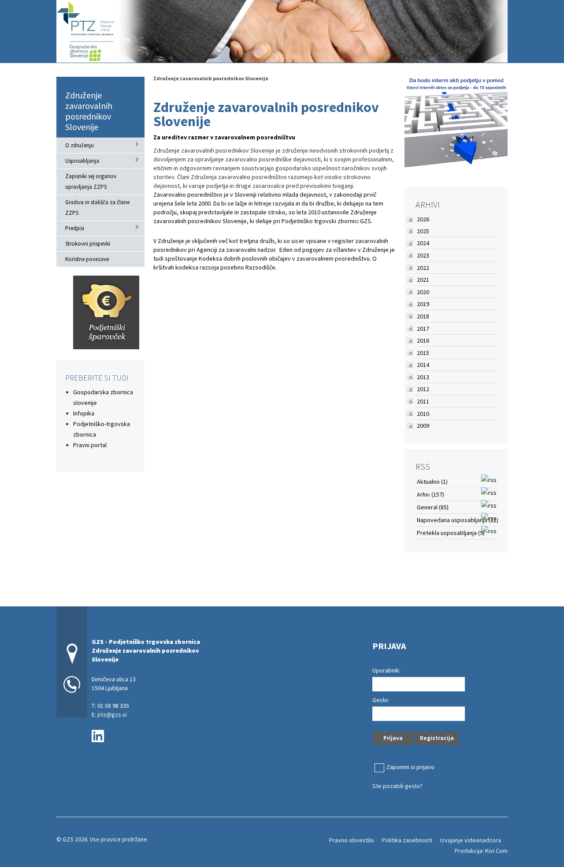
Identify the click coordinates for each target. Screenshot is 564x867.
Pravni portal (90, 445)
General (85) (433, 507)
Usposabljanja (82, 160)
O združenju (79, 145)
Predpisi (74, 228)
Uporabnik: (386, 670)
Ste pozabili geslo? (397, 786)
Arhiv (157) (430, 494)
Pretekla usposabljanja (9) (451, 533)
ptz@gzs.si (112, 714)
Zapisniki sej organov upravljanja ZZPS (90, 181)
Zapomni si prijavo (410, 767)
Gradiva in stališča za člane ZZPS (97, 207)
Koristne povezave (87, 259)
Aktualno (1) (432, 482)
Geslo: (380, 700)
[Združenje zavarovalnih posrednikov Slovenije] (282, 30)
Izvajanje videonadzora (470, 840)
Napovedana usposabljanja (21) (457, 520)
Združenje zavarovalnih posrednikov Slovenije (88, 111)
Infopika (83, 413)
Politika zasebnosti (407, 840)
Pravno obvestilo (351, 840)
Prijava (393, 738)
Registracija (437, 738)
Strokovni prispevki (87, 243)
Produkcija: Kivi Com (481, 851)
